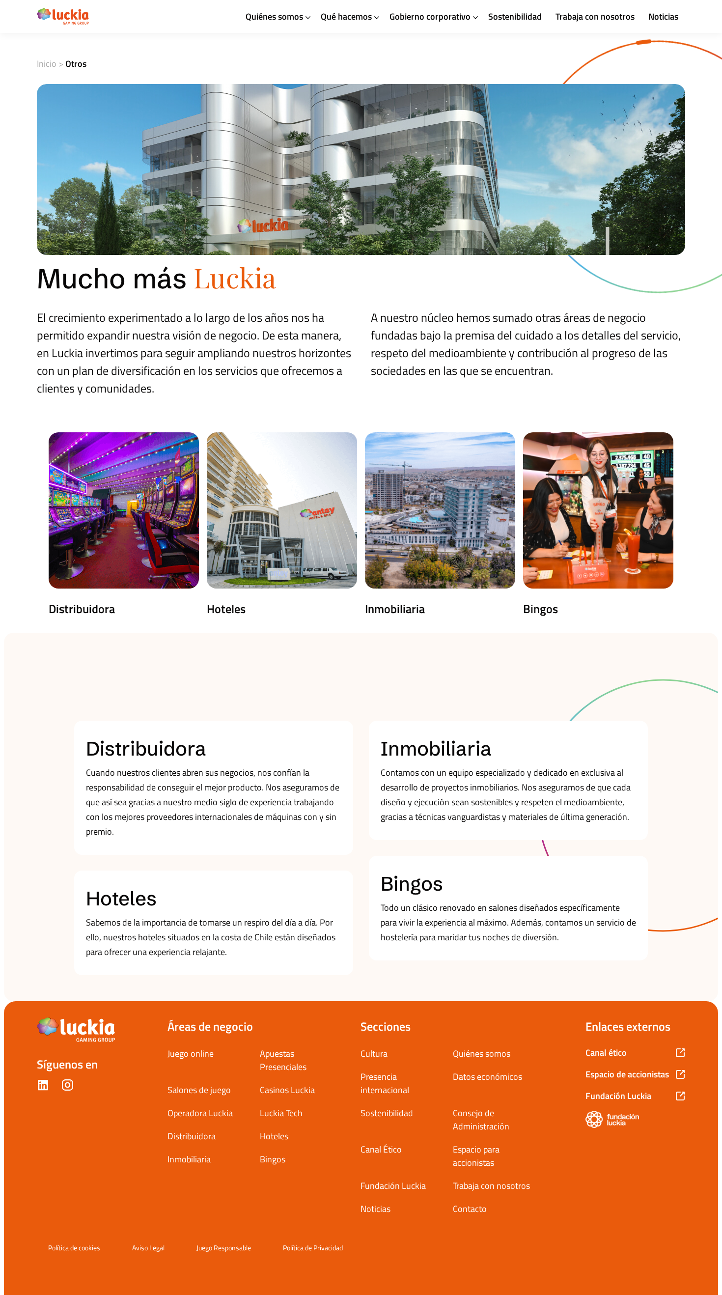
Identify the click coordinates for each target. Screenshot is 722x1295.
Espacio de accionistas (627, 1074)
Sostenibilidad (515, 16)
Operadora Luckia (200, 1113)
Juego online (190, 1053)
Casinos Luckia (287, 1090)
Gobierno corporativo (430, 16)
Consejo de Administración (481, 1119)
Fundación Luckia (393, 1185)
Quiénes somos (274, 16)
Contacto (470, 1208)
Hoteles (274, 1136)
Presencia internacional (385, 1083)
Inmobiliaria (189, 1159)
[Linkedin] (43, 1087)
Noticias (663, 16)
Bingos (272, 1159)
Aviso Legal (148, 1247)
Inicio (46, 63)
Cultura (374, 1053)
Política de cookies (74, 1247)
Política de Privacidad (313, 1247)
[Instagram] (67, 1087)
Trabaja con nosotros (595, 16)
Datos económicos (487, 1076)
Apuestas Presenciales (283, 1060)
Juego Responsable (223, 1247)
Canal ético (606, 1053)
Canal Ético (381, 1149)
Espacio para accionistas (476, 1156)
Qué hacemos (346, 16)
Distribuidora (191, 1136)
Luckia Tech (281, 1113)
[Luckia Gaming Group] (63, 16)
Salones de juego (199, 1090)
